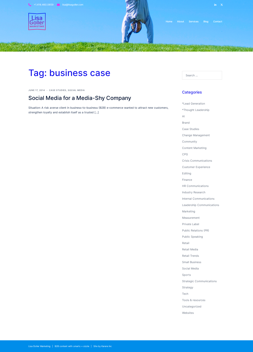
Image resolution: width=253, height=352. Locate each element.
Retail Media (190, 249)
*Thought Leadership (195, 110)
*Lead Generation (193, 103)
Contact (217, 21)
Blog (205, 21)
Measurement (191, 217)
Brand (186, 122)
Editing (186, 173)
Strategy (187, 287)
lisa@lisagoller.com (72, 4)
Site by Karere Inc (102, 346)
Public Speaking (192, 236)
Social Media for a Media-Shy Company (79, 98)
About (180, 21)
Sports (186, 275)
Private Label (190, 224)
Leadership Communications (200, 205)
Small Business (191, 262)
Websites (188, 313)
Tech (185, 293)
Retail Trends (190, 255)
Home (169, 21)
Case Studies (57, 90)
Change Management (196, 135)
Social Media (76, 90)
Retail (185, 243)
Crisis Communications (197, 160)
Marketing (188, 211)
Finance (187, 179)
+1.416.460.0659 (44, 4)
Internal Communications (198, 198)
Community (189, 141)
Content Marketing (194, 148)
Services (194, 21)
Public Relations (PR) (195, 230)
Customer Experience (196, 167)
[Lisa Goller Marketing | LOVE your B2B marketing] (37, 21)
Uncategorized (191, 306)
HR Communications (195, 186)
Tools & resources (193, 300)
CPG (185, 154)
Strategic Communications (199, 281)
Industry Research (193, 192)
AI (183, 116)
